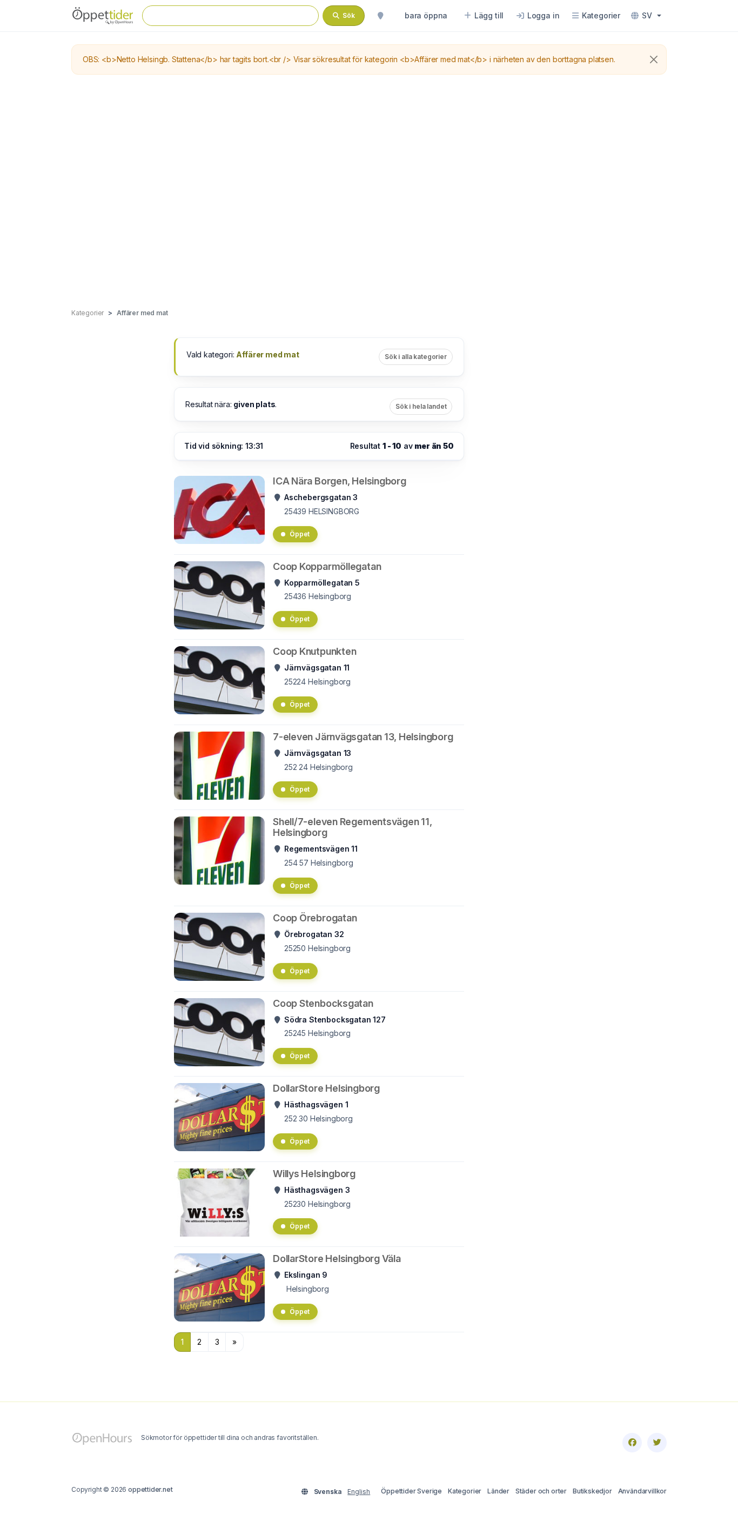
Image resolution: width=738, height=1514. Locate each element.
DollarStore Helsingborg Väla (337, 1258)
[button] (646, 15)
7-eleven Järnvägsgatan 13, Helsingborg (363, 736)
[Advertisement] (369, 192)
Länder (498, 1491)
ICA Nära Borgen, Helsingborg (339, 481)
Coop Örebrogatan (315, 918)
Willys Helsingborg (314, 1173)
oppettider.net (150, 1489)
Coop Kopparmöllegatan (327, 566)
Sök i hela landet (420, 406)
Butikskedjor (592, 1491)
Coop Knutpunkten (314, 651)
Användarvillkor (642, 1491)
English (358, 1492)
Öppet (300, 534)
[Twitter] (657, 1442)
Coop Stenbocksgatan (323, 1003)
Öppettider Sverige (411, 1491)
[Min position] (380, 15)
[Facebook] (632, 1442)
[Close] (653, 59)
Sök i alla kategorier (416, 357)
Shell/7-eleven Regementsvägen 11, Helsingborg (352, 827)
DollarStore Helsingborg (326, 1088)
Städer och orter (541, 1491)
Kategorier (464, 1491)
